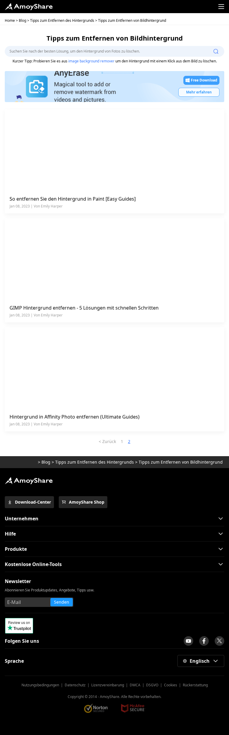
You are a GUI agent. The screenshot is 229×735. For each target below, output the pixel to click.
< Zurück (107, 441)
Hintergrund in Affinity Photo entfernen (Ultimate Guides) (75, 416)
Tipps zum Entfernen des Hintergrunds (62, 20)
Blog (22, 20)
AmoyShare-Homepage (20, 462)
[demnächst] (188, 641)
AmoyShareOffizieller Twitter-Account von (219, 641)
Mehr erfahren (199, 92)
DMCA (135, 685)
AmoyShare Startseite (28, 6)
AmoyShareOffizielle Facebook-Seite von (204, 641)
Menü (221, 7)
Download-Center (33, 502)
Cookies (170, 685)
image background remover (91, 61)
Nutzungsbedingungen (40, 685)
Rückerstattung (195, 685)
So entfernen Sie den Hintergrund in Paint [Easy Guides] (73, 199)
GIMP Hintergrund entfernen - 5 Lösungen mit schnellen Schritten (84, 308)
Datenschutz (75, 685)
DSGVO (152, 685)
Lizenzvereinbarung (107, 685)
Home (10, 20)
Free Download (204, 80)
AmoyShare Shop (86, 502)
